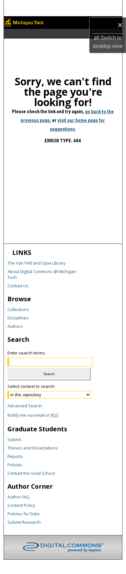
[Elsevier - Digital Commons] (63, 547)
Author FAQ (18, 497)
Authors (15, 326)
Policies (14, 465)
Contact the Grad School (31, 473)
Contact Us (17, 286)
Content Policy (21, 505)
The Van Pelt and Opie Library (36, 263)
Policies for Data (23, 514)
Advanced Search (24, 406)
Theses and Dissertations (32, 448)
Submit (14, 439)
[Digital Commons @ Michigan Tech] (63, 22)
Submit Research (24, 522)
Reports (15, 456)
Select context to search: (31, 386)
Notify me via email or (32, 415)
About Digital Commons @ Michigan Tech (41, 274)
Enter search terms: (26, 353)
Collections (18, 309)
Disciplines (17, 318)
